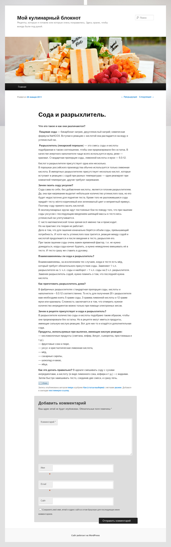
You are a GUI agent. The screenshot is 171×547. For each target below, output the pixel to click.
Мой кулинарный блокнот (49, 17)
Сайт (43, 500)
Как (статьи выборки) (93, 387)
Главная (22, 86)
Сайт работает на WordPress (85, 535)
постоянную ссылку (59, 390)
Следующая (146, 96)
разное (118, 387)
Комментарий (48, 421)
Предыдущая (129, 96)
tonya (70, 387)
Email (46, 484)
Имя (46, 468)
